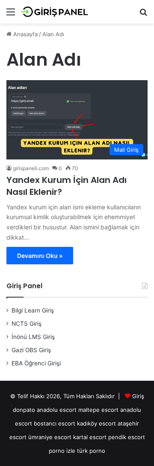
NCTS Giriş (26, 323)
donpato (24, 409)
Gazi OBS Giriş (31, 350)
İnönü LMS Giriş (33, 336)
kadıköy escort (96, 423)
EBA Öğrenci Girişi (36, 363)
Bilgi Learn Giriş (33, 310)
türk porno (91, 450)
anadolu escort (57, 409)
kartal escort (90, 437)
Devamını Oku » (39, 255)
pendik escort (126, 437)
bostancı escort (54, 423)
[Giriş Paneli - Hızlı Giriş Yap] (55, 11)
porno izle (62, 450)
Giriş (138, 396)
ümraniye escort (49, 437)
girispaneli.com (31, 168)
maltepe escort (98, 409)
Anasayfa (25, 34)
